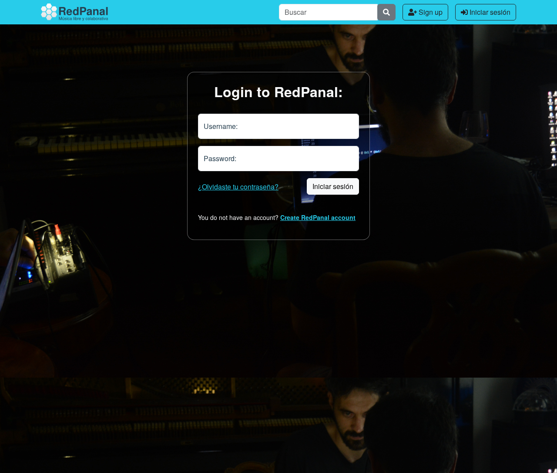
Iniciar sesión (489, 12)
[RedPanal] (74, 12)
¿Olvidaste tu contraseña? (238, 187)
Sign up (430, 12)
